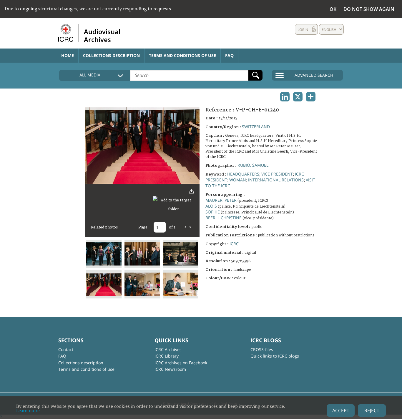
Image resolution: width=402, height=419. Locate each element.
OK (333, 9)
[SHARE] (310, 96)
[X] (298, 96)
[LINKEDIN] (285, 96)
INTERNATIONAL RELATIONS (276, 180)
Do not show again (368, 9)
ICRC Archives (168, 349)
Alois (211, 206)
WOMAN (237, 180)
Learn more (28, 410)
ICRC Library (167, 356)
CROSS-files (261, 349)
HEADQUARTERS (243, 174)
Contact (65, 349)
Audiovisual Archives (102, 35)
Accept (340, 410)
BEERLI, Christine (223, 218)
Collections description (111, 55)
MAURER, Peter (221, 200)
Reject (371, 410)
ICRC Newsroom (170, 369)
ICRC (234, 243)
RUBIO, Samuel (252, 165)
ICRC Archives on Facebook (181, 362)
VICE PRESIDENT (277, 174)
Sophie (212, 212)
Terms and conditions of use (182, 55)
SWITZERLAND (256, 126)
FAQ (229, 55)
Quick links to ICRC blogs (274, 356)
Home (67, 55)
